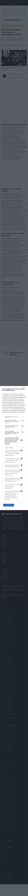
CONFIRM (8, 505)
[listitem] (14, 417)
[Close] (24, 389)
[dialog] (14, 448)
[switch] (22, 421)
